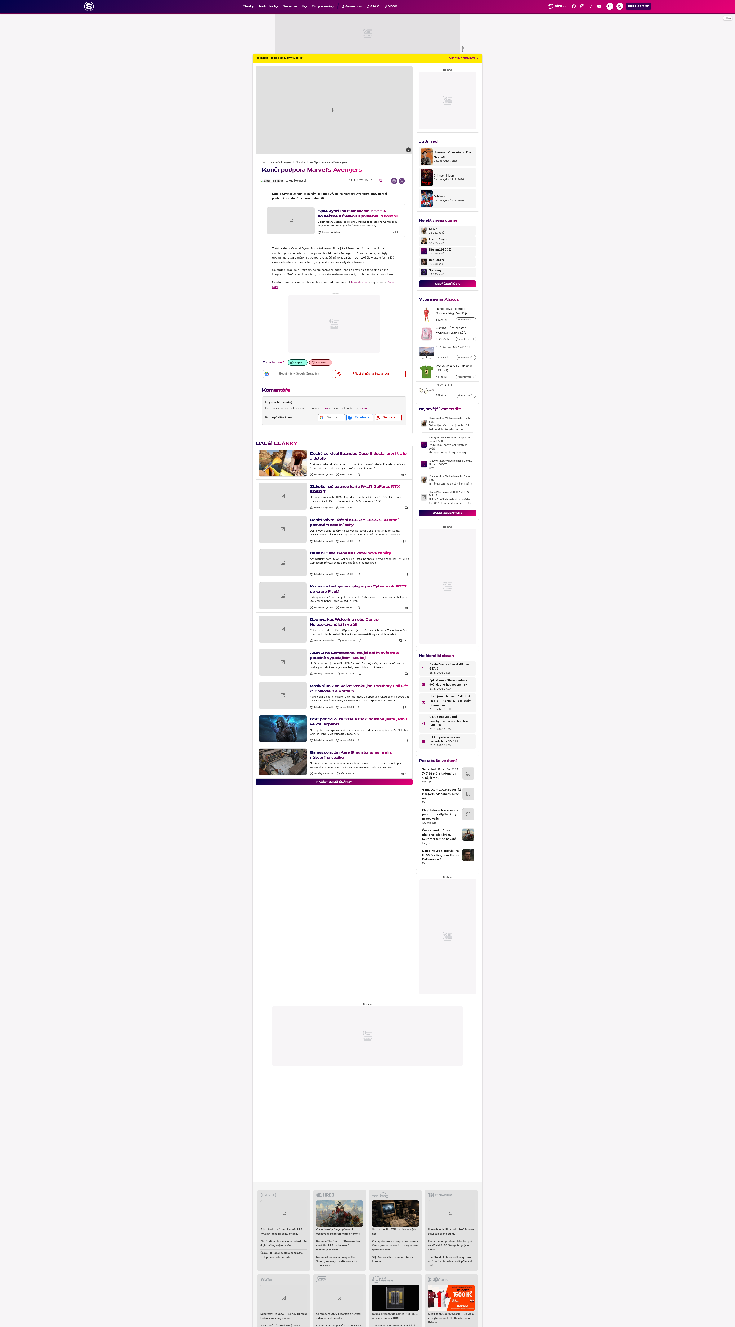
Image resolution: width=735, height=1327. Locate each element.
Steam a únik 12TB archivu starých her (394, 1231)
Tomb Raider (359, 282)
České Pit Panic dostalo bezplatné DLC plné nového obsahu (281, 1255)
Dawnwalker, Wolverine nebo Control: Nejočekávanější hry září (345, 622)
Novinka (300, 162)
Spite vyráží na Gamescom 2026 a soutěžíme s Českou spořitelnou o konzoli (357, 213)
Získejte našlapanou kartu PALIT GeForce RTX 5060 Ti (355, 489)
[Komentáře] (380, 181)
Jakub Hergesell (296, 180)
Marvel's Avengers (280, 162)
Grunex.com (429, 822)
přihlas (324, 408)
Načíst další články (334, 781)
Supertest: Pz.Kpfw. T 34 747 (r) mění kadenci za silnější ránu (440, 774)
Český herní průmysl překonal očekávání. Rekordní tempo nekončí (439, 835)
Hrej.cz (426, 843)
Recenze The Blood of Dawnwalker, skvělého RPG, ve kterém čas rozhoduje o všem (338, 1245)
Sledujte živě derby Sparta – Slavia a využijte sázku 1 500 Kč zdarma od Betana (451, 1318)
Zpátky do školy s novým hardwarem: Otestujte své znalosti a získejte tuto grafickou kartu (395, 1245)
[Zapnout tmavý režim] (619, 6)
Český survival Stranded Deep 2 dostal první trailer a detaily (359, 456)
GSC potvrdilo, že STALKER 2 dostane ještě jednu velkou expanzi (358, 721)
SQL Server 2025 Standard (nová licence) (392, 1259)
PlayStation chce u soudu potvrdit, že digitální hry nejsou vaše (440, 814)
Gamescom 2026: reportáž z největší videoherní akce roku (441, 794)
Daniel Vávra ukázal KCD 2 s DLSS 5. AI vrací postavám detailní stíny (354, 522)
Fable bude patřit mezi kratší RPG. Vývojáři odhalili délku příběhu (281, 1231)
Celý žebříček (447, 283)
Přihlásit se (638, 6)
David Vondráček (324, 641)
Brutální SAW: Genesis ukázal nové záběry (350, 553)
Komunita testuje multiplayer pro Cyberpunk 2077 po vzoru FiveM (358, 588)
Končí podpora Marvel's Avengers (328, 162)
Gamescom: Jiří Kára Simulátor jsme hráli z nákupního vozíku (351, 754)
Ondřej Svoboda (323, 674)
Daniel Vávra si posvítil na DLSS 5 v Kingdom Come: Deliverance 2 (440, 855)
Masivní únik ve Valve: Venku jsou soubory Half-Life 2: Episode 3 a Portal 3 (359, 688)
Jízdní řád (428, 141)
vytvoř (364, 408)
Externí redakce (331, 232)
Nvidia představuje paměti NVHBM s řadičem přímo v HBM (395, 1316)
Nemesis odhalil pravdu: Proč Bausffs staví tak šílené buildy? (451, 1231)
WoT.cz (426, 782)
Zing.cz (426, 802)
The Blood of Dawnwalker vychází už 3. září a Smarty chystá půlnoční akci (450, 1261)
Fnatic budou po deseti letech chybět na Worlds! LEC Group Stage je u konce (451, 1245)
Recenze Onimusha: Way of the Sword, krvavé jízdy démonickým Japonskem (336, 1261)
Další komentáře (448, 513)
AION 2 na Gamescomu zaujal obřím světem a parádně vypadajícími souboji (354, 655)
